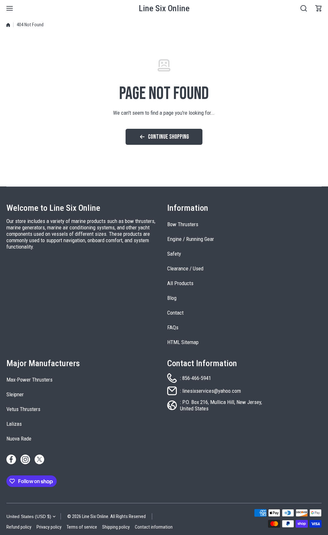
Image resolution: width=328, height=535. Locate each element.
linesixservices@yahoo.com (211, 391)
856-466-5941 (196, 378)
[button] (318, 8)
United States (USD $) (28, 516)
